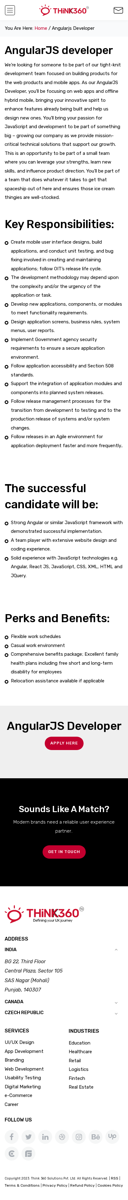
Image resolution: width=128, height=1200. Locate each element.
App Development (24, 1051)
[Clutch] (12, 1154)
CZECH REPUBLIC (24, 1012)
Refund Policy (82, 1185)
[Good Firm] (28, 1154)
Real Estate (81, 1087)
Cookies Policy (110, 1185)
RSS (114, 1178)
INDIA (10, 949)
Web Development (24, 1069)
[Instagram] (79, 1137)
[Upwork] (112, 1137)
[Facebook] (12, 1137)
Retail (75, 1060)
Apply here (64, 743)
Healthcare (80, 1051)
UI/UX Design (19, 1042)
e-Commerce (18, 1095)
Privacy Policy (55, 1185)
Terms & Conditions (22, 1185)
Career (11, 1104)
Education (79, 1043)
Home (40, 28)
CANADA (14, 1001)
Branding (14, 1060)
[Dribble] (62, 1137)
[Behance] (96, 1137)
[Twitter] (28, 1137)
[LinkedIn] (45, 1137)
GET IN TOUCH (64, 851)
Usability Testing (23, 1078)
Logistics (79, 1069)
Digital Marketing (23, 1087)
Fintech (77, 1078)
